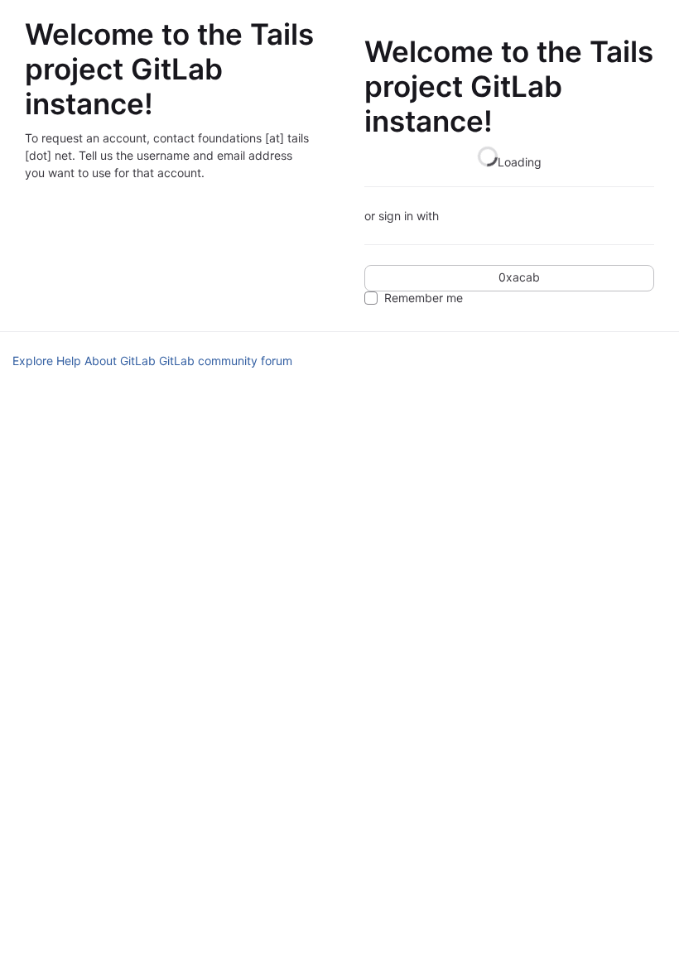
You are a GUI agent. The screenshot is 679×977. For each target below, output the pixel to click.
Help (68, 361)
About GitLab (120, 361)
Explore (32, 361)
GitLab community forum (225, 361)
